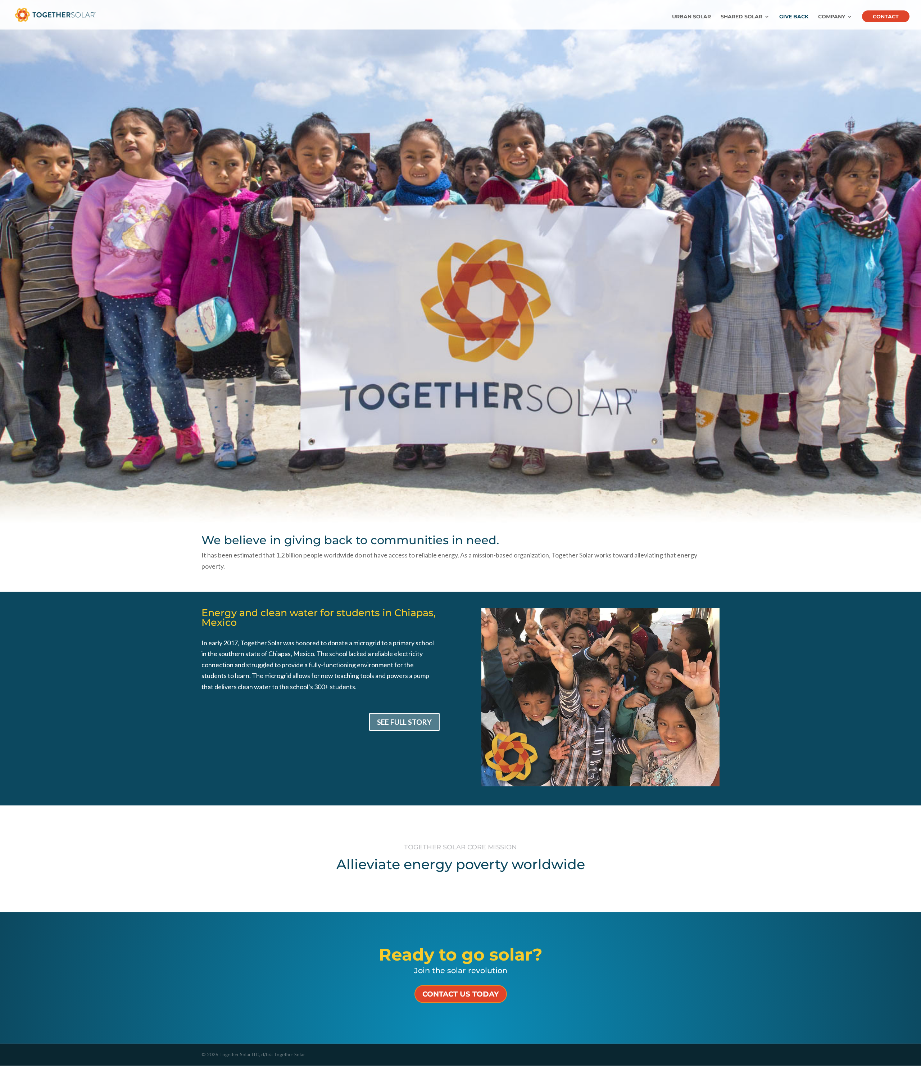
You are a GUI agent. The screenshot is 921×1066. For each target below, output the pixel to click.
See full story (404, 722)
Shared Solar (741, 17)
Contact (886, 17)
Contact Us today (460, 994)
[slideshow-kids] (600, 784)
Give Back (793, 17)
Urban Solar (691, 17)
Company (831, 17)
